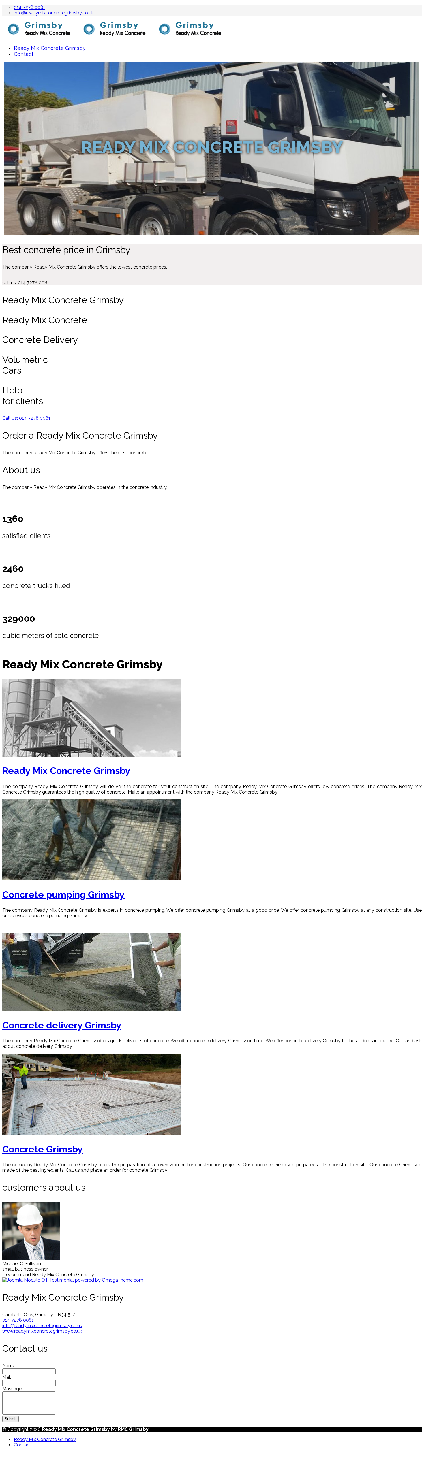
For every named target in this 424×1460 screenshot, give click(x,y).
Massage (12, 1388)
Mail (6, 1377)
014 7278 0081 (29, 7)
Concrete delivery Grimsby (61, 1025)
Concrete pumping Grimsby (63, 894)
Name (8, 1365)
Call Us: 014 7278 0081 (26, 418)
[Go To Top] (2, 1455)
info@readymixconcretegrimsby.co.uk (54, 13)
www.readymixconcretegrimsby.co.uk (42, 1331)
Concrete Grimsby (42, 1149)
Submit (10, 1419)
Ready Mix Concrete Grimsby (50, 48)
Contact (23, 54)
